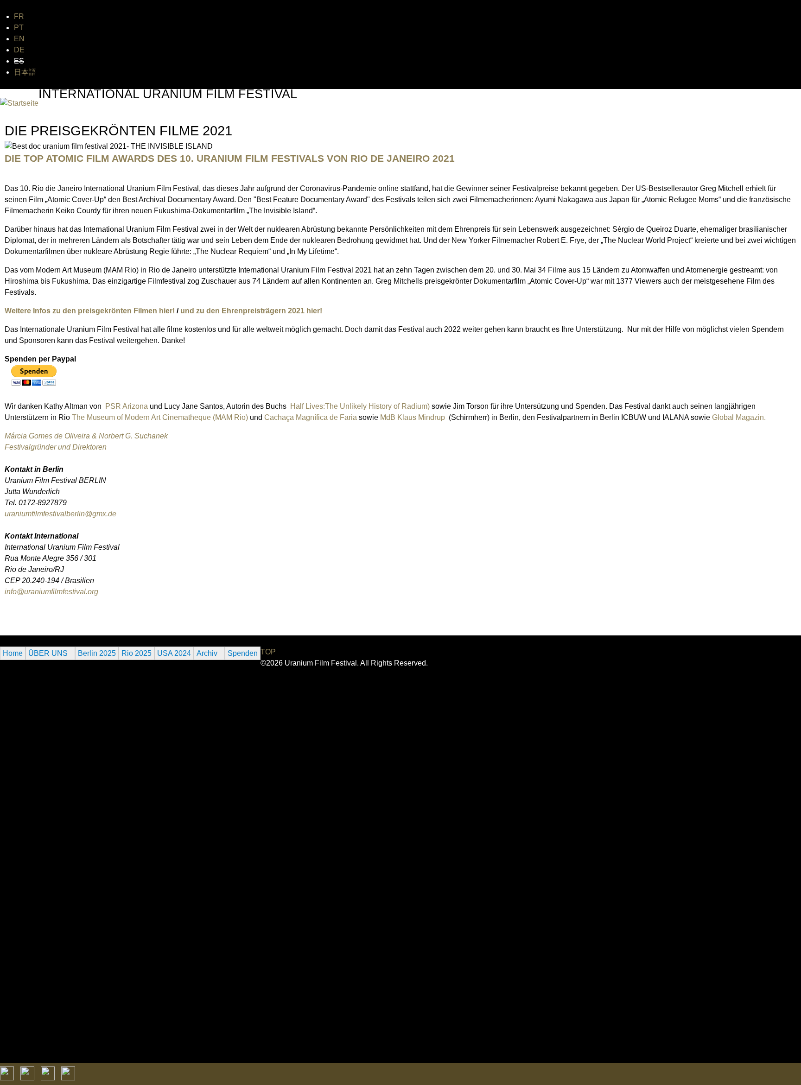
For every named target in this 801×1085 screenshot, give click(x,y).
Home (13, 653)
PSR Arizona (126, 406)
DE (19, 50)
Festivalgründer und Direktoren (56, 447)
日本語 (25, 72)
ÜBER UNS (48, 653)
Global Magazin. (739, 417)
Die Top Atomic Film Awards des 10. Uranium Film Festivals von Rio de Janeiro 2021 (230, 158)
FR (19, 16)
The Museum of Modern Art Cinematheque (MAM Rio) (160, 417)
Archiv (207, 653)
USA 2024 (174, 653)
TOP (268, 652)
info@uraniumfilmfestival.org (51, 592)
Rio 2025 (136, 653)
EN (19, 39)
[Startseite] (19, 103)
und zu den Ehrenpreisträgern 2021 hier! (251, 311)
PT (19, 28)
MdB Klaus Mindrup (413, 417)
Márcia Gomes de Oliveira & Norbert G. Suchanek (86, 436)
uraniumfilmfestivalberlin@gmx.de (60, 514)
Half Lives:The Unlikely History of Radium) (360, 406)
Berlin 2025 (97, 653)
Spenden (243, 653)
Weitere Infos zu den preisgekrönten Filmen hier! (90, 311)
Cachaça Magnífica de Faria (309, 417)
